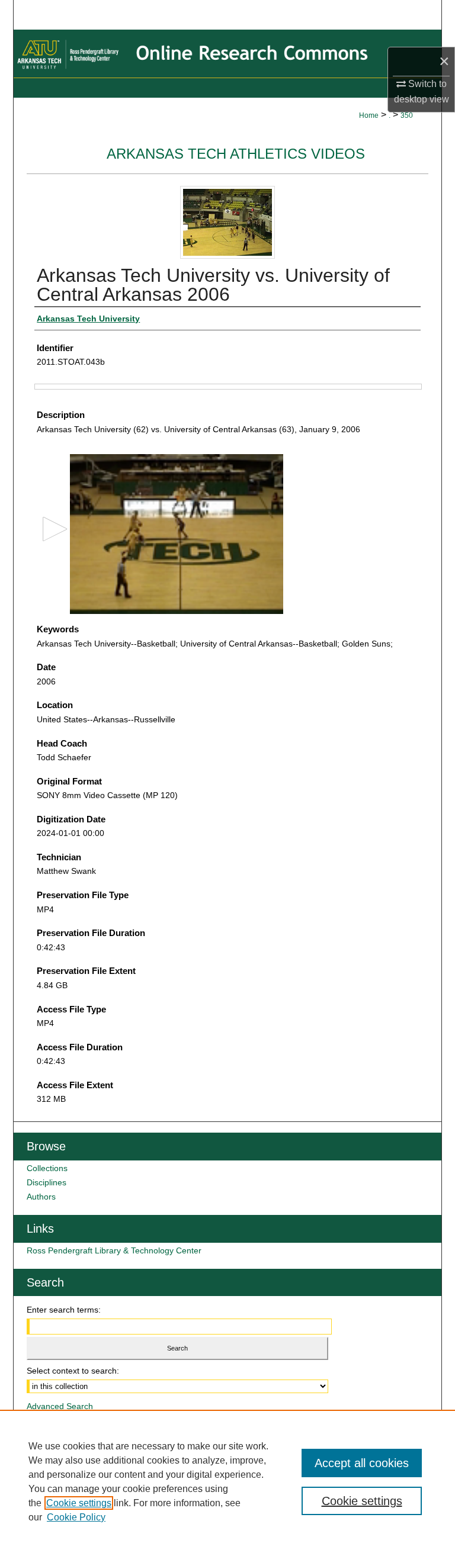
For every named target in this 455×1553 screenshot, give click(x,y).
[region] (227, 1481)
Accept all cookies (362, 1463)
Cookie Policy (76, 1517)
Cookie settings (78, 1503)
